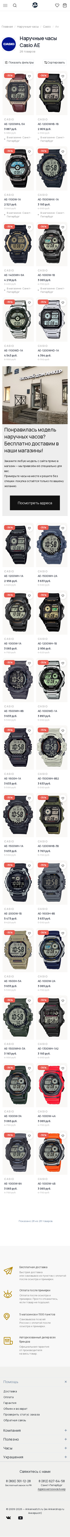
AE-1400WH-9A (14, 275)
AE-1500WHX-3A (14, 1048)
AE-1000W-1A (12, 643)
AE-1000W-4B (47, 1183)
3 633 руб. (44, 581)
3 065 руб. (44, 280)
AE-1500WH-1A (13, 846)
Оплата (9, 1397)
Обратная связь (15, 1420)
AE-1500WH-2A (47, 576)
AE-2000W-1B (13, 913)
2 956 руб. (11, 581)
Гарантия (10, 1403)
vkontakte (11, 1516)
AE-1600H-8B (46, 913)
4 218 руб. (10, 280)
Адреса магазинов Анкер (52, 1489)
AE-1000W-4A (47, 1116)
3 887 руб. (10, 129)
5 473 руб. (10, 918)
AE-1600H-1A (12, 778)
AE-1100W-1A (12, 199)
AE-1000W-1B (46, 275)
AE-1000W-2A (46, 981)
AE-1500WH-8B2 (48, 778)
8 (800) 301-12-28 (18, 1481)
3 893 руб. (44, 716)
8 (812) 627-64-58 (52, 1481)
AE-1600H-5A (12, 981)
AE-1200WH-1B (47, 643)
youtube (22, 1516)
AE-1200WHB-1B (48, 124)
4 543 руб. (11, 355)
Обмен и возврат (15, 1408)
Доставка (10, 1391)
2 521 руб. (10, 204)
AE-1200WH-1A (13, 576)
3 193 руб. (44, 204)
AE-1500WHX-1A (48, 199)
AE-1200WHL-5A (14, 124)
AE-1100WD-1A (13, 350)
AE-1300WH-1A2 (48, 1048)
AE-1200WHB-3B (48, 846)
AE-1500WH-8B (14, 711)
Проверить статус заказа (22, 1414)
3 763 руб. (44, 851)
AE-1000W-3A (13, 1116)
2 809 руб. (44, 129)
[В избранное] (29, 76)
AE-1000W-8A (13, 1183)
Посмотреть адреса (35, 503)
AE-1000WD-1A (47, 711)
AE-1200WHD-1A (48, 350)
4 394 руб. (44, 355)
